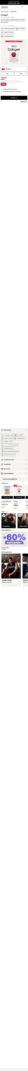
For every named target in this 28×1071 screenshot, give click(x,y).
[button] (18, 505)
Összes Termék (5, 11)
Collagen (16, 501)
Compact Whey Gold (7, 501)
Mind (7, 511)
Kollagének (13, 11)
